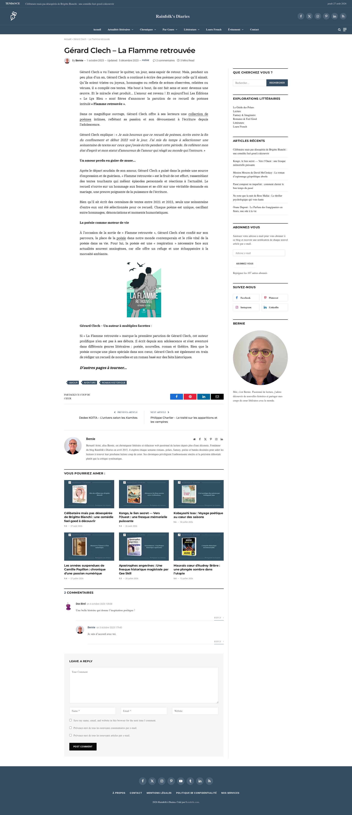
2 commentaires (165, 60)
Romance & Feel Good (245, 119)
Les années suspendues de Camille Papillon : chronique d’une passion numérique (85, 569)
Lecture (237, 111)
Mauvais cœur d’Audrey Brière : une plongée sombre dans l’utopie (197, 569)
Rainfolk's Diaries (173, 16)
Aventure (90, 382)
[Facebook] (51, 73)
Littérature (190, 29)
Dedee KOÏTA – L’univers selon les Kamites (108, 417)
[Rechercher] (339, 29)
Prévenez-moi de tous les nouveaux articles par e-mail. (102, 735)
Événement (234, 29)
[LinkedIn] (51, 82)
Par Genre (168, 29)
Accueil (97, 29)
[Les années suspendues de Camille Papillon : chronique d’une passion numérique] (89, 546)
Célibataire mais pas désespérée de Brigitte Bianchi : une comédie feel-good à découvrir (69, 3)
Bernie (79, 60)
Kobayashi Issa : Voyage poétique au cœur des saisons (198, 515)
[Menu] (344, 29)
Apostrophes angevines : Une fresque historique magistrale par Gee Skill (143, 569)
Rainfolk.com (192, 802)
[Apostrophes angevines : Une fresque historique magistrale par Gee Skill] (144, 546)
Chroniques (146, 29)
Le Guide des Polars (243, 107)
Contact (254, 29)
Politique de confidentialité (196, 793)
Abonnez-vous (244, 263)
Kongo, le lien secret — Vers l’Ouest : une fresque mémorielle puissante (143, 517)
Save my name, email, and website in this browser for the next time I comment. (115, 720)
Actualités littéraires (119, 29)
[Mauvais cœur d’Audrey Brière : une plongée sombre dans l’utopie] (199, 546)
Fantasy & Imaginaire (244, 115)
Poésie (145, 60)
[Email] (51, 99)
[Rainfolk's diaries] (12, 16)
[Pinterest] (51, 90)
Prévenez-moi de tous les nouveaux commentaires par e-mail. (105, 728)
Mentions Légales (159, 793)
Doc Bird (81, 603)
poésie (121, 238)
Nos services (230, 793)
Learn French (213, 29)
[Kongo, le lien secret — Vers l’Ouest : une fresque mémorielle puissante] (144, 494)
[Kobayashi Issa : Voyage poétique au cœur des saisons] (199, 494)
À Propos (119, 793)
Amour (73, 382)
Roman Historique (113, 382)
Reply (218, 617)
